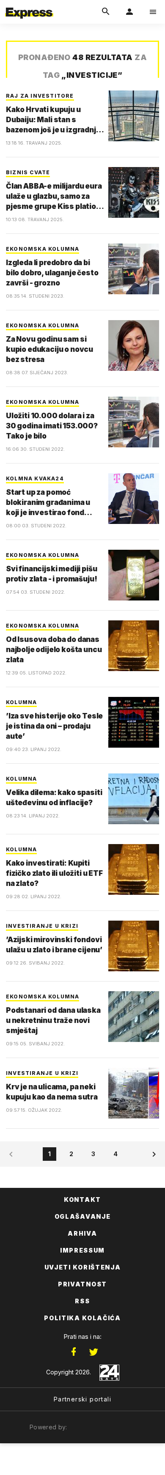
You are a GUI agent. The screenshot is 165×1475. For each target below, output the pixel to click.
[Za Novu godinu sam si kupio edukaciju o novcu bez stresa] (133, 345)
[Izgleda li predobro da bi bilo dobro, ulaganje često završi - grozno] (133, 269)
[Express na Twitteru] (93, 1351)
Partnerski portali (82, 1399)
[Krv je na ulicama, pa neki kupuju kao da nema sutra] (133, 1093)
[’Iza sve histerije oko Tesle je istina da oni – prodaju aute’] (133, 722)
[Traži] (106, 12)
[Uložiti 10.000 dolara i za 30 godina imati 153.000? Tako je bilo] (133, 422)
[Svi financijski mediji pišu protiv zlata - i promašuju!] (133, 575)
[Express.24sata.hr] (29, 5)
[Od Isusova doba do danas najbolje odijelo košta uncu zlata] (133, 645)
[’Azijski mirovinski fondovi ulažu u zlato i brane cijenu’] (133, 946)
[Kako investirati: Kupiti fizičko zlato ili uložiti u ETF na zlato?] (133, 869)
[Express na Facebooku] (73, 1351)
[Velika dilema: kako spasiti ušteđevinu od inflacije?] (133, 798)
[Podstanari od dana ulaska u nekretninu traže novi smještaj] (133, 1016)
